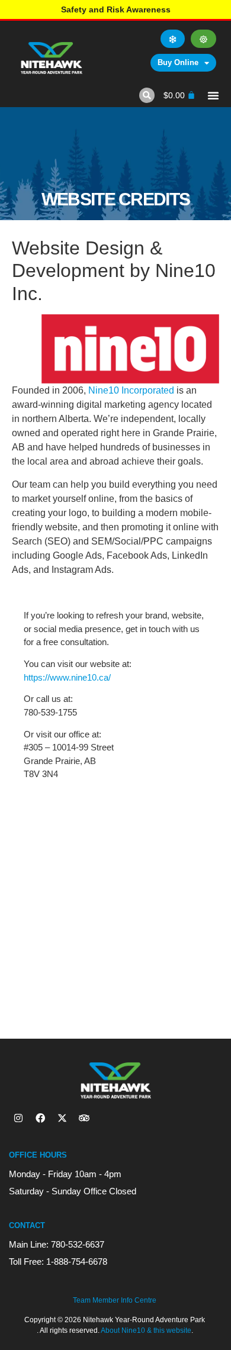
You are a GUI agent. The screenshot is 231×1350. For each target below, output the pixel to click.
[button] (147, 95)
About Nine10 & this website (146, 1330)
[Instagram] (18, 1118)
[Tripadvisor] (84, 1118)
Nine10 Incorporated (131, 390)
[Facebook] (40, 1118)
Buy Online (178, 62)
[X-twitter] (62, 1118)
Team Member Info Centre (114, 1300)
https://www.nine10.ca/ (67, 677)
